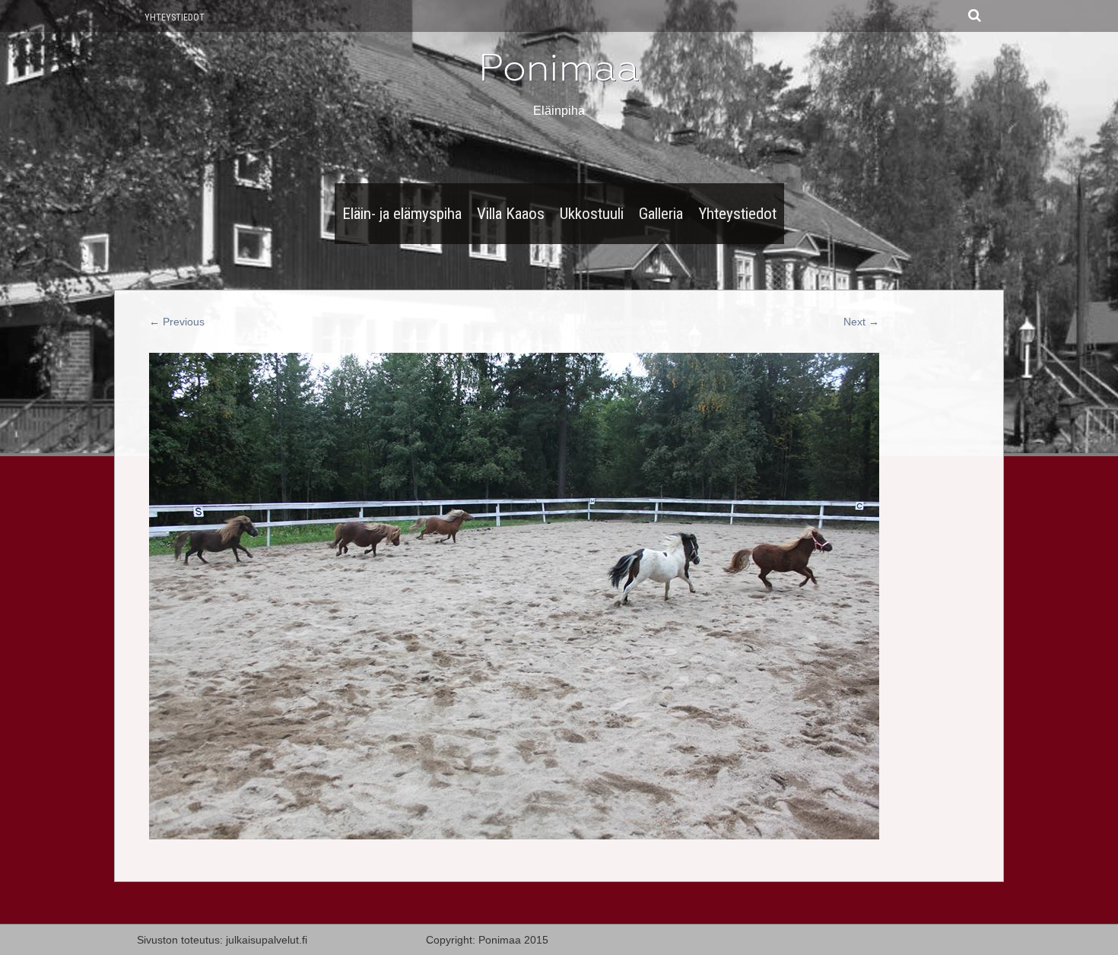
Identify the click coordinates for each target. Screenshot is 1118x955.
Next (861, 322)
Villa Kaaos (511, 214)
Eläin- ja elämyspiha (402, 214)
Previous (177, 322)
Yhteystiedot (175, 17)
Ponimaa (559, 68)
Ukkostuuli (592, 214)
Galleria (661, 214)
